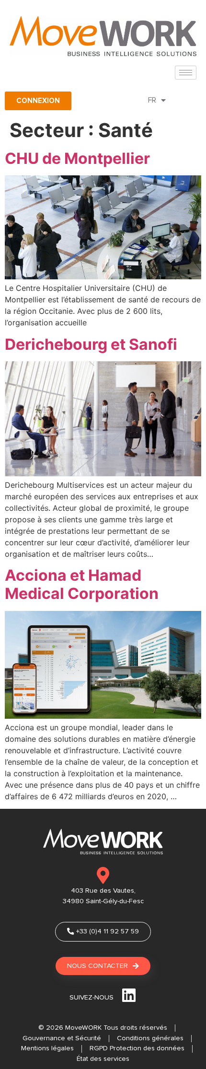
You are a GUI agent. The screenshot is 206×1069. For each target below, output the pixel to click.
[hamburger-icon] (185, 73)
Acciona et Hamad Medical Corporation (82, 584)
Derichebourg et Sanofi (91, 344)
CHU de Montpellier (77, 158)
